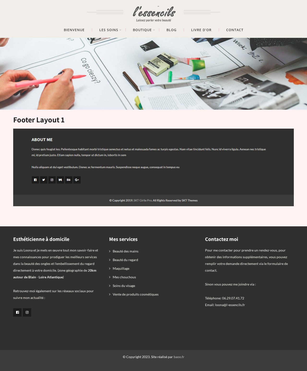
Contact (234, 30)
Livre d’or (201, 30)
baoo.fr (179, 357)
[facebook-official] (17, 312)
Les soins (108, 30)
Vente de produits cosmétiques (136, 294)
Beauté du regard (125, 260)
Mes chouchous (124, 277)
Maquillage (121, 268)
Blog (171, 30)
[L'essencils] (153, 9)
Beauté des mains (125, 251)
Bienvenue (74, 30)
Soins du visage (124, 286)
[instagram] (27, 312)
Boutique (142, 30)
